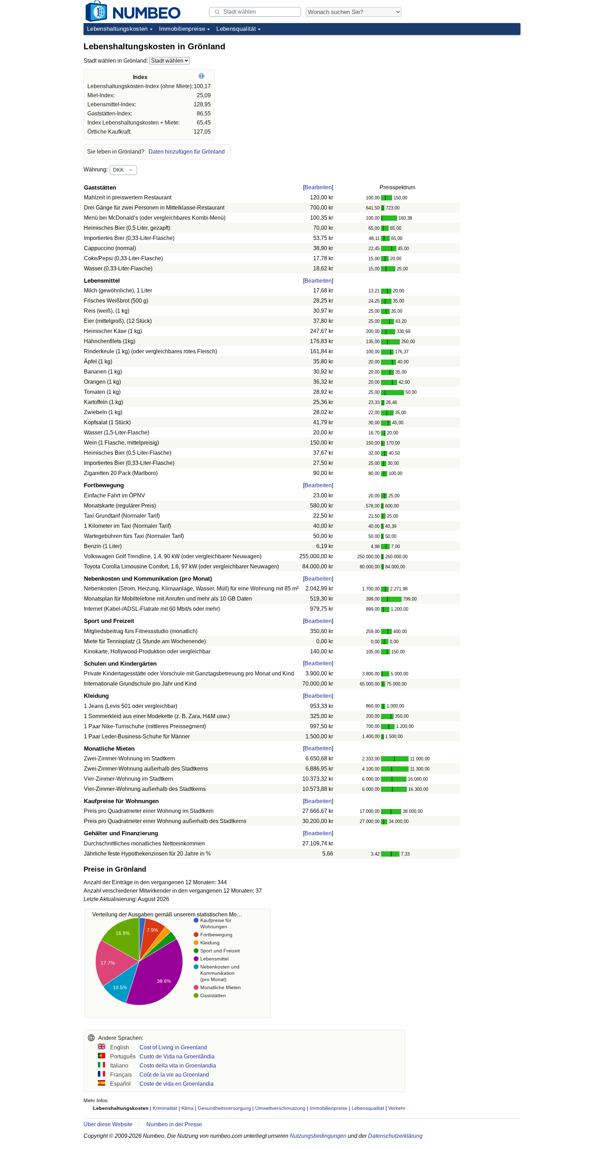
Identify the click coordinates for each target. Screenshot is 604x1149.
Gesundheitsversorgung (224, 1108)
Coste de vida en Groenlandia (176, 1084)
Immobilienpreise (182, 29)
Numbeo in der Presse (174, 1124)
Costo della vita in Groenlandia (177, 1066)
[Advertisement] (468, 82)
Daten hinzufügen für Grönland (187, 152)
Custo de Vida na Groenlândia (177, 1056)
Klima (187, 1108)
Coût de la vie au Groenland (174, 1075)
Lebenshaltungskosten (117, 29)
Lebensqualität (236, 29)
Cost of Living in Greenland (173, 1047)
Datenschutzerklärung (395, 1136)
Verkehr (396, 1108)
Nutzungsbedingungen (318, 1136)
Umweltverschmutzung (280, 1108)
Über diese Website (108, 1124)
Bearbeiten (318, 187)
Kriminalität (165, 1108)
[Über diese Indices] (202, 77)
